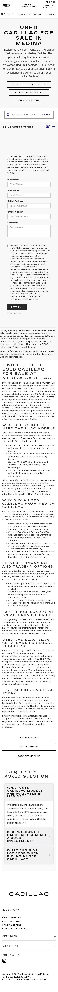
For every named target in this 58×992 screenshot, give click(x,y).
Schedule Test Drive (15, 929)
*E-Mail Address (15, 201)
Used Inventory (12, 921)
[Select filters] (48, 127)
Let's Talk (17, 307)
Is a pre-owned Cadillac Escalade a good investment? (27, 837)
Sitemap (36, 974)
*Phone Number (15, 212)
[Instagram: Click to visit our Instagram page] (5, 961)
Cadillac (42, 491)
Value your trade (29, 100)
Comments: (12, 223)
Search (46, 114)
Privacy (44, 974)
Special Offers (12, 925)
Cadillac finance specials (29, 92)
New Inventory (29, 737)
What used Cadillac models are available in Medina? (25, 792)
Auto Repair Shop (29, 756)
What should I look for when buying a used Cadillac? (23, 855)
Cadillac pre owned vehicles (29, 84)
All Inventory (29, 747)
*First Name (13, 180)
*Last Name (13, 190)
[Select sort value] (53, 127)
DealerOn (26, 974)
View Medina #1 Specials (48, 6)
